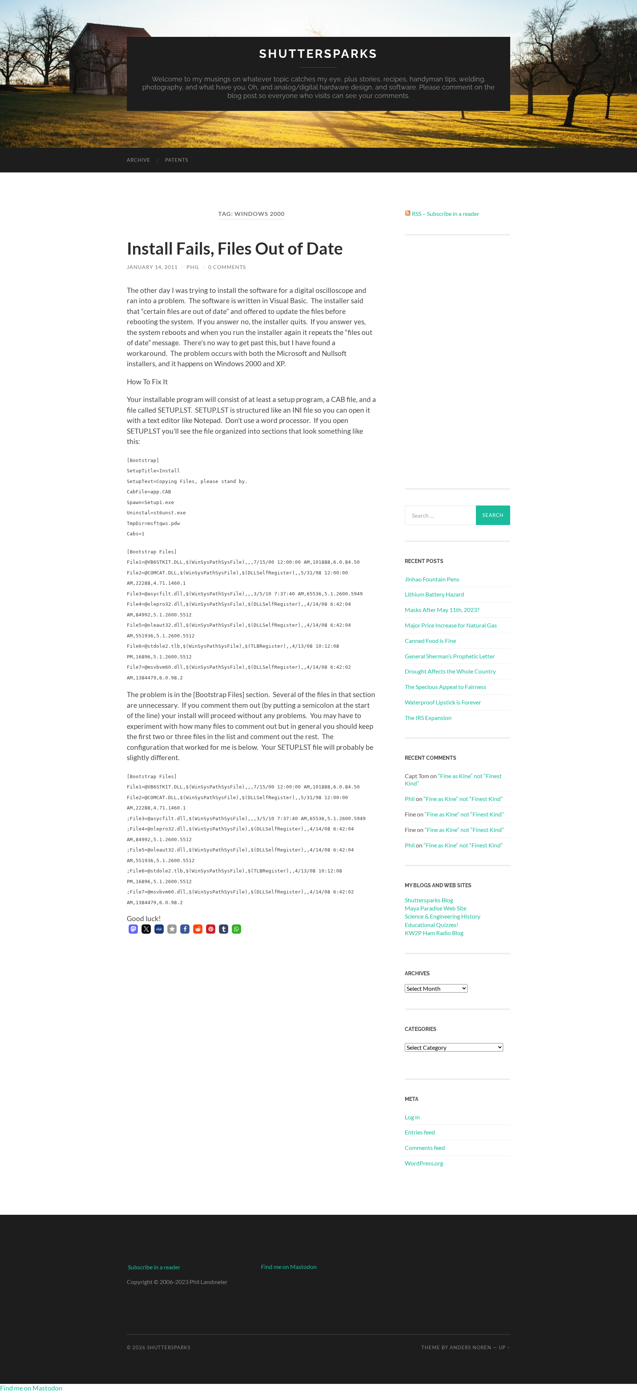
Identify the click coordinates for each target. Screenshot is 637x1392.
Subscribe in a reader (154, 1266)
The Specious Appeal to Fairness (445, 686)
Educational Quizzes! (431, 924)
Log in (412, 1116)
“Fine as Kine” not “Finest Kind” (463, 798)
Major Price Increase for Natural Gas (451, 625)
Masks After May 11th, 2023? (442, 609)
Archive (138, 160)
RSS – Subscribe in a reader (445, 213)
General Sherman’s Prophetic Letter (450, 656)
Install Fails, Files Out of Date (235, 248)
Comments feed (425, 1147)
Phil (193, 267)
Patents (176, 160)
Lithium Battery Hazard (434, 594)
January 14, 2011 (152, 267)
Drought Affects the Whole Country (450, 671)
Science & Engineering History (442, 916)
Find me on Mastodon (289, 1266)
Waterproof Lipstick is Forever (443, 702)
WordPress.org (424, 1163)
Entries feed (420, 1132)
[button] (133, 929)
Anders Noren (470, 1347)
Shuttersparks (318, 53)
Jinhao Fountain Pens (432, 579)
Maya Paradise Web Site (435, 908)
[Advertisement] (457, 361)
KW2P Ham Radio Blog (434, 932)
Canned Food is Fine (430, 640)
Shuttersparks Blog (429, 899)
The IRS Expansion (428, 717)
